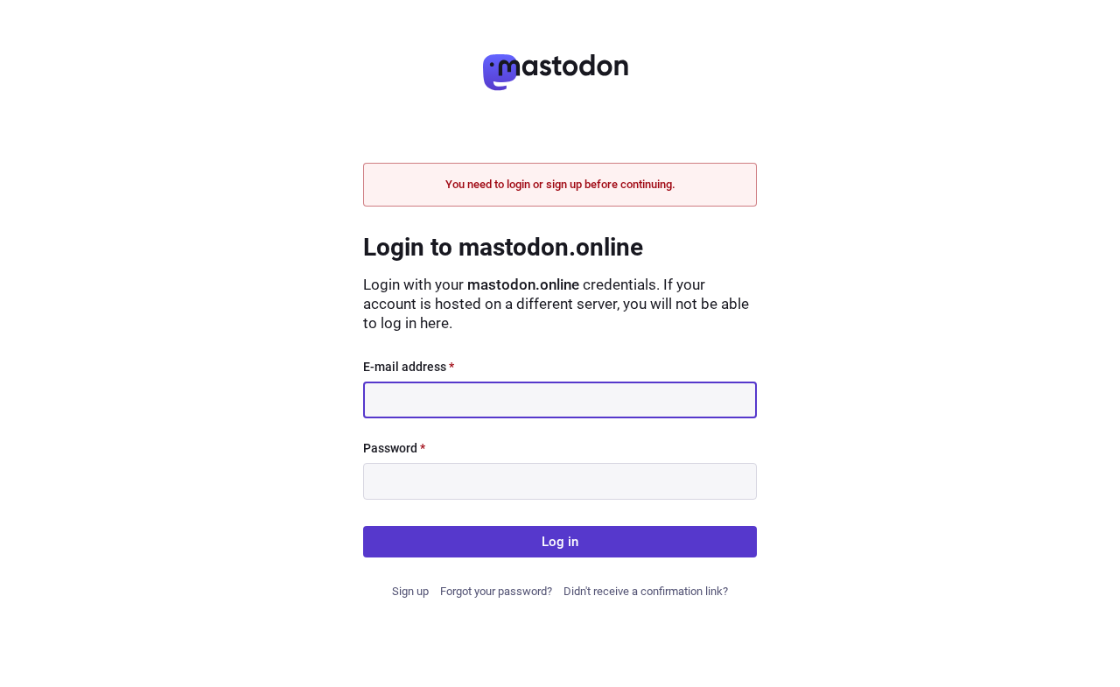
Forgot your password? (496, 591)
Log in (560, 542)
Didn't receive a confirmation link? (646, 591)
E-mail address (408, 367)
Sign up (410, 591)
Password (394, 448)
